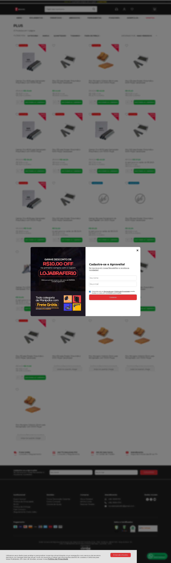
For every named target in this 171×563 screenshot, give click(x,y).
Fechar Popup (137, 250)
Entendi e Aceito (120, 555)
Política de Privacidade (58, 559)
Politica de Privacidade (122, 291)
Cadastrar (113, 297)
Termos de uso (108, 291)
